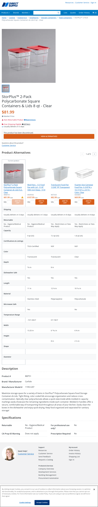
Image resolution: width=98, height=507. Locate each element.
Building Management (47, 475)
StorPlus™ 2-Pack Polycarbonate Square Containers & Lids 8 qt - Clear (13, 189)
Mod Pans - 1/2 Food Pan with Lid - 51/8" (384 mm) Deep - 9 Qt (36, 187)
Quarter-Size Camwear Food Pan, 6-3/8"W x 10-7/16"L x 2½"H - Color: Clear (84, 189)
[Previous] (82, 154)
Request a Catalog (45, 460)
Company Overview (46, 469)
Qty (5, 202)
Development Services (47, 472)
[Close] (94, 489)
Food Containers (65, 18)
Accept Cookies (42, 502)
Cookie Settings (25, 502)
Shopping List (74, 456)
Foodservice (22, 18)
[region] (49, 496)
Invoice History (75, 453)
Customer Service (82, 2)
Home (4, 18)
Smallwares (34, 18)
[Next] (94, 154)
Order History (74, 450)
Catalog (12, 18)
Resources (69, 2)
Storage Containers (48, 18)
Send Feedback (44, 456)
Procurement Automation (48, 478)
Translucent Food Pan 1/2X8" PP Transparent (60, 186)
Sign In (93, 2)
